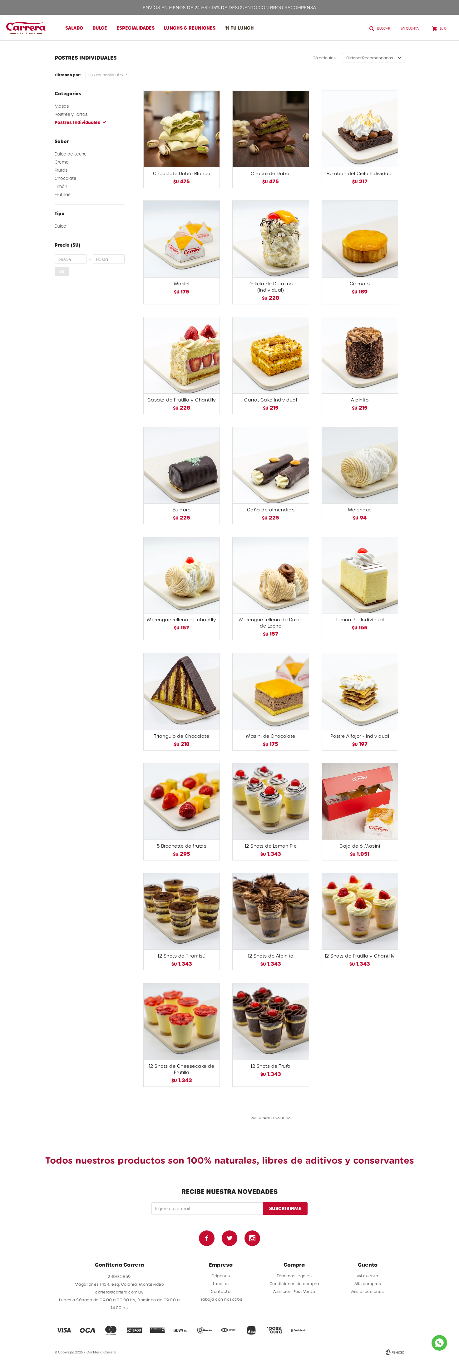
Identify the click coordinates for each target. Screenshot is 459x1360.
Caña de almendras (271, 509)
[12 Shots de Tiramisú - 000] (181, 911)
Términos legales (294, 1276)
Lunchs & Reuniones (189, 28)
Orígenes (220, 1276)
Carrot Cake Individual (270, 399)
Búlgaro (182, 509)
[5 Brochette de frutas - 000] (181, 801)
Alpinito (359, 399)
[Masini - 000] (181, 238)
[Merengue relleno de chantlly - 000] (181, 575)
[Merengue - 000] (360, 465)
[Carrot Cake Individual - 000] (270, 355)
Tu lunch (242, 28)
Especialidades (135, 28)
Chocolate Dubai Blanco (181, 173)
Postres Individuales (105, 75)
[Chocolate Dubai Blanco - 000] (181, 129)
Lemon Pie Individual (360, 619)
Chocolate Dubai (271, 173)
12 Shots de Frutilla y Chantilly (360, 955)
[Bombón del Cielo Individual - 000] (360, 129)
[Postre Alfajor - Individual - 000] (360, 691)
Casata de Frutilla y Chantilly (181, 399)
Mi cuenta (367, 1276)
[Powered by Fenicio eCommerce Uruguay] (395, 1352)
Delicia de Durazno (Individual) (271, 287)
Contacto (220, 1291)
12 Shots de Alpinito (271, 955)
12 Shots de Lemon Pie (271, 846)
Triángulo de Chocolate (181, 736)
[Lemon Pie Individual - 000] (360, 575)
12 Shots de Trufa (271, 1066)
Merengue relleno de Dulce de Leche (271, 622)
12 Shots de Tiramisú (181, 955)
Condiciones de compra (294, 1283)
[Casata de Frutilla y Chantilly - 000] (181, 355)
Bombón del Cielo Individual (360, 173)
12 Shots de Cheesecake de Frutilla (182, 1069)
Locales (221, 1283)
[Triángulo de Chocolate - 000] (181, 691)
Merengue (360, 509)
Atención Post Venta (294, 1291)
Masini (182, 283)
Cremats (360, 283)
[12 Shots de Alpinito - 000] (270, 911)
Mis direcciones (367, 1291)
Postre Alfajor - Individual (359, 736)
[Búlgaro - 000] (181, 465)
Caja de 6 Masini (359, 846)
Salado (74, 28)
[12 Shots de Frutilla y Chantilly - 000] (360, 911)
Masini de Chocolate (270, 736)
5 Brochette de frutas (182, 846)
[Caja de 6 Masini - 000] (360, 801)
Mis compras (367, 1283)
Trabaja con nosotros (220, 1299)
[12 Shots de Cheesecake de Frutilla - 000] (181, 1021)
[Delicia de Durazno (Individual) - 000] (270, 238)
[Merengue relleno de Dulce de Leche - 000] (270, 575)
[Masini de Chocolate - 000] (270, 691)
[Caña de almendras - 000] (270, 465)
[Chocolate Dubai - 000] (270, 129)
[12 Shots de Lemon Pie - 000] (270, 801)
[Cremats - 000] (360, 238)
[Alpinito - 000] (360, 355)
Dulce (99, 28)
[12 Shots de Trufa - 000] (270, 1021)
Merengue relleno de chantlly (181, 619)
